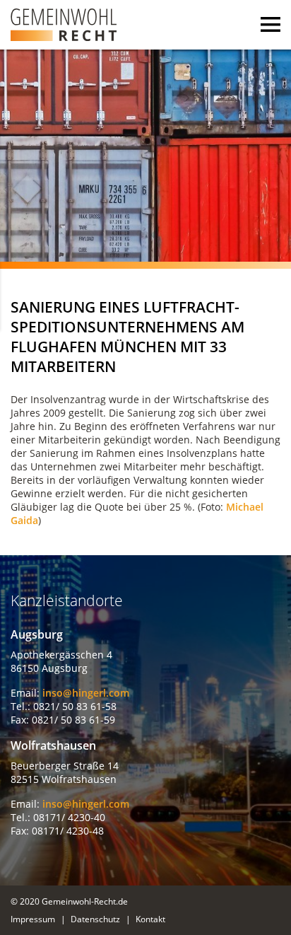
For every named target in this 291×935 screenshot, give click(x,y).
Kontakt (150, 919)
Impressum (33, 919)
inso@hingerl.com (85, 692)
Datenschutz (95, 919)
